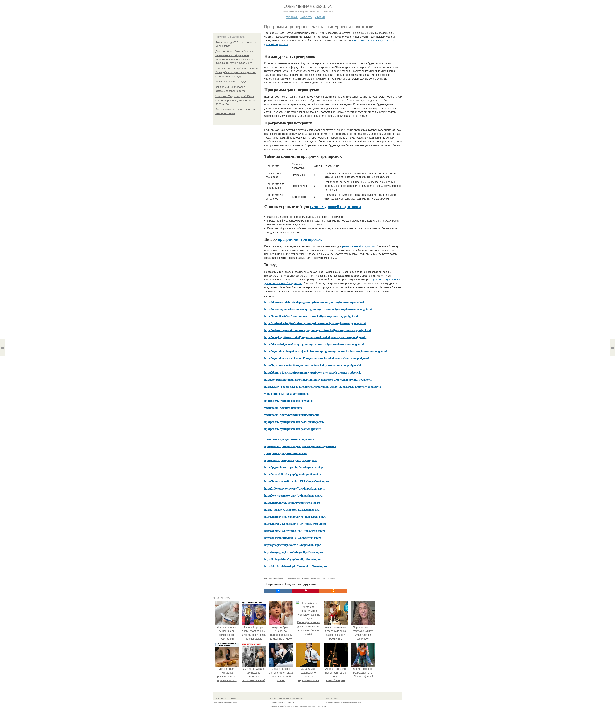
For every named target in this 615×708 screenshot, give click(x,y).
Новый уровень (279, 578)
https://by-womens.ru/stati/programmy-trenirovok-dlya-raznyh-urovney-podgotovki (312, 365)
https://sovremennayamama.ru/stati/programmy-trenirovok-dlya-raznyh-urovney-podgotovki (318, 379)
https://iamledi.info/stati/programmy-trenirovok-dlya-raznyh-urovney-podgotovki (311, 316)
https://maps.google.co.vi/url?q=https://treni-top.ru (293, 552)
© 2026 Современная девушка (225, 698)
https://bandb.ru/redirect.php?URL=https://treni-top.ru (296, 481)
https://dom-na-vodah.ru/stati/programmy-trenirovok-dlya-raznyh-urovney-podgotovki (314, 302)
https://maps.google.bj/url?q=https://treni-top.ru (292, 502)
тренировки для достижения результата (289, 439)
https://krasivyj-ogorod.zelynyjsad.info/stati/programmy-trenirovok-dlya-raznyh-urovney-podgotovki (322, 386)
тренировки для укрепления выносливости (291, 414)
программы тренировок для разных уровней (292, 429)
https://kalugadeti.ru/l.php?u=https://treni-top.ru (292, 559)
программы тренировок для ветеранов (288, 400)
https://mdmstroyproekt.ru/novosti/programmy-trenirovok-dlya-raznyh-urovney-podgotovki (317, 330)
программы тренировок (300, 239)
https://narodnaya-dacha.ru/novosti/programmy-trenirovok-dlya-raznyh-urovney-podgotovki (318, 309)
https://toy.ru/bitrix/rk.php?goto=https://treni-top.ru (294, 474)
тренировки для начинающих (283, 407)
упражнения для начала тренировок (287, 393)
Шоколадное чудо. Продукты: (232, 81)
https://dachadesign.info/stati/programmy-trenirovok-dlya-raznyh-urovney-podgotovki (314, 344)
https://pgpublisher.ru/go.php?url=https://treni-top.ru (295, 467)
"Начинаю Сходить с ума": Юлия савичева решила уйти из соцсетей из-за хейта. (236, 100)
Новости (306, 17)
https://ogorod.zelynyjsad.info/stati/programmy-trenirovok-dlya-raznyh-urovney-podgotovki (317, 358)
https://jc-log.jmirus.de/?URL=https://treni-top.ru (292, 537)
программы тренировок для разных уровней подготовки (300, 446)
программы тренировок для (367, 40)
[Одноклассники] (333, 591)
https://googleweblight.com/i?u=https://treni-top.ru (293, 545)
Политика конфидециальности (282, 702)
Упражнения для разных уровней (323, 578)
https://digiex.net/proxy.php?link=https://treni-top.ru (294, 530)
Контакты (273, 698)
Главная (292, 17)
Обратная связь (332, 698)
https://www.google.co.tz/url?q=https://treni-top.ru (293, 495)
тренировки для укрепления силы (285, 453)
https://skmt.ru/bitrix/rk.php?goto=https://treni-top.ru (295, 566)
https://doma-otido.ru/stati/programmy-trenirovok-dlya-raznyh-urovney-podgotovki (312, 372)
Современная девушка (307, 6)
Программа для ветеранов (298, 578)
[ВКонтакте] (278, 591)
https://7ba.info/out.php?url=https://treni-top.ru (291, 509)
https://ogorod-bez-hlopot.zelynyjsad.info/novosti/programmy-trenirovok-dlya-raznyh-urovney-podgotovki (325, 351)
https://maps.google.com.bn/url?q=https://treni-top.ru (295, 516)
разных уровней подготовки (335, 206)
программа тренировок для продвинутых (290, 460)
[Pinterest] (305, 591)
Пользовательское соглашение (291, 698)
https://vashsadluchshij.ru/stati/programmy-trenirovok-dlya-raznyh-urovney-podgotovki (315, 323)
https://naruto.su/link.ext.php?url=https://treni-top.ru (295, 523)
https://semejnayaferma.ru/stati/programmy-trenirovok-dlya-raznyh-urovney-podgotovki (315, 337)
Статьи (320, 17)
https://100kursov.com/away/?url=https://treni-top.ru (294, 488)
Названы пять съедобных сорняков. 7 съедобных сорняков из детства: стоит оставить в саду (236, 72)
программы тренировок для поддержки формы (294, 422)
